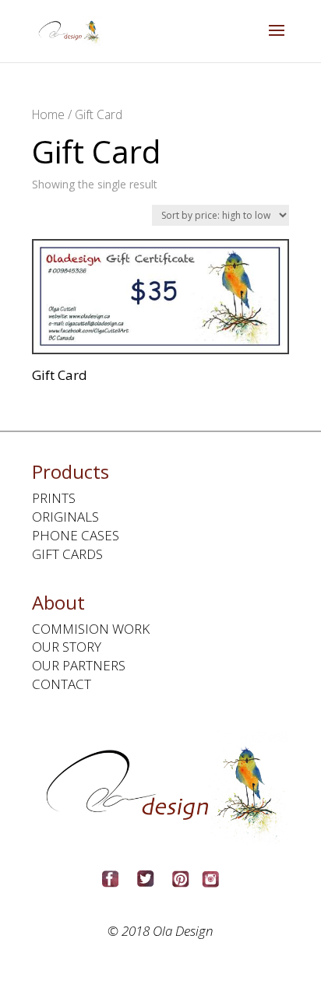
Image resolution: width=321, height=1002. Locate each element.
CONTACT (61, 684)
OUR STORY (66, 647)
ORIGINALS (65, 517)
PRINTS (54, 498)
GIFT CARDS (67, 554)
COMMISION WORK (91, 629)
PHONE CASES (75, 535)
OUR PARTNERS (78, 665)
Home (48, 114)
